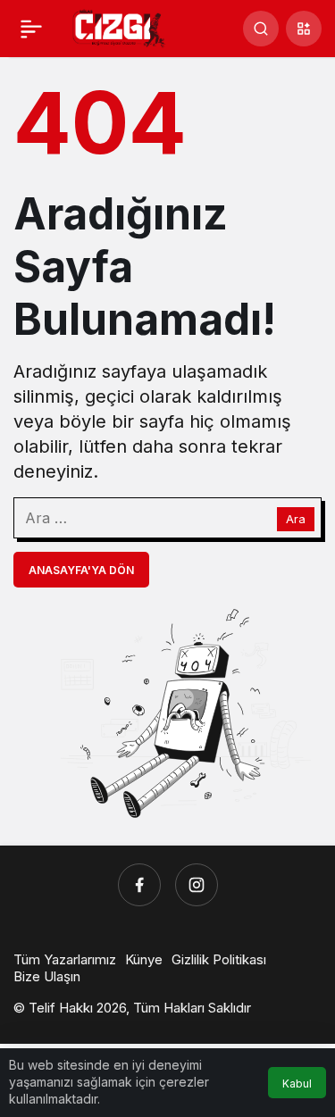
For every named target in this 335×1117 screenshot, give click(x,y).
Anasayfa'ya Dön (81, 570)
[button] (304, 28)
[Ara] (261, 28)
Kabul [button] (297, 1083)
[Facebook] (139, 884)
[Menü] (31, 28)
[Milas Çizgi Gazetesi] (119, 27)
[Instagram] (196, 884)
